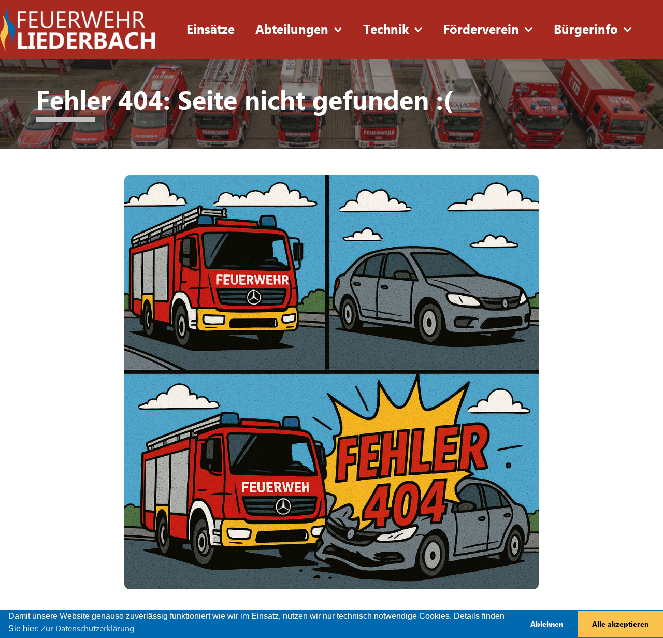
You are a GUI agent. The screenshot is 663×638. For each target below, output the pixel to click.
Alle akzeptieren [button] (620, 624)
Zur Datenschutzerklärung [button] (87, 628)
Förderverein (481, 29)
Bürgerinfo (586, 29)
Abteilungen (291, 29)
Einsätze (210, 29)
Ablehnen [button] (546, 624)
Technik (386, 29)
